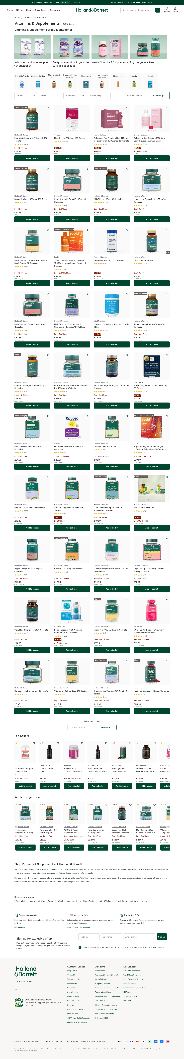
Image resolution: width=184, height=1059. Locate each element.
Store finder (135, 2)
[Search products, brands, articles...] (158, 10)
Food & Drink (21, 901)
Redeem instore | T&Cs (120, 2)
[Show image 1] (29, 130)
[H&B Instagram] (15, 989)
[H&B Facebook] (20, 989)
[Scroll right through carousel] (168, 765)
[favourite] (33, 743)
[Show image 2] (31, 130)
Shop (10, 10)
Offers (19, 10)
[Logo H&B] (92, 11)
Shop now (76, 2)
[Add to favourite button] (48, 108)
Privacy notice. (157, 947)
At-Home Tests (87, 901)
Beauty (51, 901)
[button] (25, 95)
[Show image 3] (33, 130)
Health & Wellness (36, 10)
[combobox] (137, 10)
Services (55, 10)
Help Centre (147, 2)
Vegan (144, 901)
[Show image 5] (75, 130)
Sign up (161, 937)
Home (17, 17)
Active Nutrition (37, 901)
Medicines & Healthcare (127, 901)
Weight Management (67, 901)
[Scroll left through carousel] (16, 765)
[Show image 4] (34, 130)
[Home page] (92, 10)
